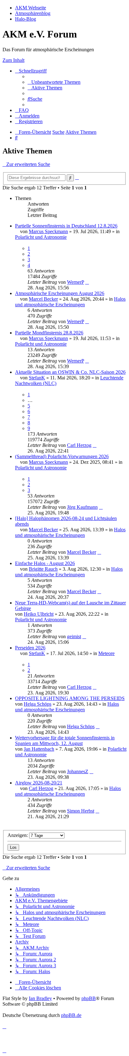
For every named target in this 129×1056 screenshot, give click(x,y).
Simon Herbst (80, 810)
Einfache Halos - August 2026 (45, 563)
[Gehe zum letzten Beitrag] (87, 282)
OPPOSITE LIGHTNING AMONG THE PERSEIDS (70, 698)
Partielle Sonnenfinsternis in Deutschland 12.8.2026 (66, 225)
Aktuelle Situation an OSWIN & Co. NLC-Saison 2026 (70, 372)
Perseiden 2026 (30, 647)
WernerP (75, 282)
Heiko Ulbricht (39, 614)
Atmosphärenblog (32, 13)
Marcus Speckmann (48, 231)
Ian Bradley (40, 998)
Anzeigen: (18, 835)
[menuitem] (54, 82)
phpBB (88, 998)
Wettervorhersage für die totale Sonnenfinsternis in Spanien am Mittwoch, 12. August (65, 740)
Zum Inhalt (13, 60)
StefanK (37, 377)
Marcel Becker (43, 299)
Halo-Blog (25, 19)
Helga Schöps (37, 704)
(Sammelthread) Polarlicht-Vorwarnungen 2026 (62, 456)
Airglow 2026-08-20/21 (38, 782)
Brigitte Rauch (43, 569)
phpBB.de (71, 1015)
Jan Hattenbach (39, 749)
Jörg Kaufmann (82, 507)
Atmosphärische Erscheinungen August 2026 (59, 293)
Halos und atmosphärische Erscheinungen (70, 301)
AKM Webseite (30, 7)
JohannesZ (77, 771)
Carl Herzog (79, 445)
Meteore (106, 653)
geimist (74, 636)
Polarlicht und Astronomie (41, 237)
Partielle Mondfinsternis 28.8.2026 (49, 332)
